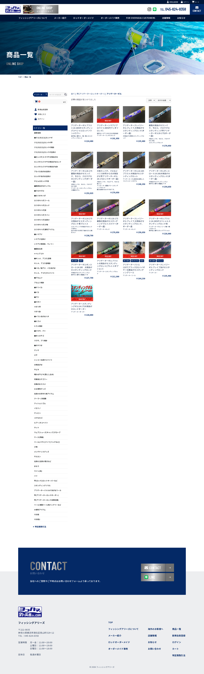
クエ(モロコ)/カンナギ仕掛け (45, 152)
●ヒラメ (37, 321)
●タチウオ (38, 345)
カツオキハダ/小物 (41, 224)
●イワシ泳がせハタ (41, 316)
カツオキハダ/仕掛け (42, 220)
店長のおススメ (40, 384)
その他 (36, 514)
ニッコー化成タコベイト (43, 360)
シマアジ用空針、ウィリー (44, 244)
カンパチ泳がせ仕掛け (42, 176)
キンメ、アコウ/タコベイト (44, 273)
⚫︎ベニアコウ (39, 253)
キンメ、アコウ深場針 (42, 263)
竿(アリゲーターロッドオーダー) (46, 495)
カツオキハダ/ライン (42, 215)
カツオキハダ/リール (42, 200)
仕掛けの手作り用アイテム (44, 393)
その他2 (37, 519)
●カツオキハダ (40, 195)
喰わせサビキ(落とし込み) (44, 374)
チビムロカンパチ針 (41, 181)
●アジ (36, 297)
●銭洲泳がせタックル (42, 186)
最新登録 (37, 133)
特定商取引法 (40, 526)
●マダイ (37, 302)
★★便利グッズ (40, 389)
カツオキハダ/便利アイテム (44, 229)
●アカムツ (38, 278)
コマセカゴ (38, 418)
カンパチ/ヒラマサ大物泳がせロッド (47, 162)
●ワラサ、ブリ (40, 331)
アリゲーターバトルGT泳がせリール (47, 490)
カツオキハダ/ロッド (42, 205)
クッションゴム (40, 403)
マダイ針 (37, 311)
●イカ (36, 292)
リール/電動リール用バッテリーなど (47, 505)
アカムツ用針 (39, 282)
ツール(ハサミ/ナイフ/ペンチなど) (47, 442)
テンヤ (36, 350)
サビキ (36, 369)
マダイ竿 (37, 307)
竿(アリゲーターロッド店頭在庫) (46, 500)
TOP (20, 77)
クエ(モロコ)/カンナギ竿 (43, 142)
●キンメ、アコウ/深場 (42, 258)
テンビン (37, 413)
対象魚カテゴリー (40, 379)
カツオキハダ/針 (40, 210)
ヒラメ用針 (38, 326)
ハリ (35, 476)
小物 (35, 447)
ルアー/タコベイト (41, 422)
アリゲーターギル (114, 93)
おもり (36, 466)
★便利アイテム (40, 509)
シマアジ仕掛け (40, 239)
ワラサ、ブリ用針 (40, 340)
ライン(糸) (38, 471)
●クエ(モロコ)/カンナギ (43, 137)
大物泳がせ (38, 365)
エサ (35, 355)
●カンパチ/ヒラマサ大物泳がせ (46, 157)
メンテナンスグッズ (41, 451)
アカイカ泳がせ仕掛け (42, 171)
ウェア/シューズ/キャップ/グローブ (47, 432)
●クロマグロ (39, 191)
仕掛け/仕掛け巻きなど (42, 461)
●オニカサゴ (39, 336)
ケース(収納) (39, 437)
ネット (36, 427)
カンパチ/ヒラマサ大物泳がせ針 (46, 166)
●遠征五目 (38, 249)
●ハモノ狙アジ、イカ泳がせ (44, 268)
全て (73, 93)
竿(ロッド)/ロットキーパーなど (45, 480)
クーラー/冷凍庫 (40, 398)
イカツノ (37, 408)
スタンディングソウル (42, 485)
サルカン (37, 456)
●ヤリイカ (38, 287)
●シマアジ (38, 234)
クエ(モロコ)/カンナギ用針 (44, 147)
